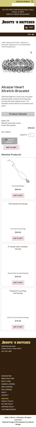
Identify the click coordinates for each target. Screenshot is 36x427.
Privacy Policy (7, 401)
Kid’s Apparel (6, 390)
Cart (31, 27)
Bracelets (13, 45)
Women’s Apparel (8, 384)
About (4, 392)
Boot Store (6, 381)
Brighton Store (13, 43)
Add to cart (11, 147)
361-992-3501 (7, 10)
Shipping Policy (7, 407)
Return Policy (7, 404)
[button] (29, 34)
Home (3, 43)
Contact (5, 395)
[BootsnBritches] (18, 22)
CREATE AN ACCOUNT (22, 14)
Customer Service (8, 409)
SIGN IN (9, 14)
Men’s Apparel (7, 387)
